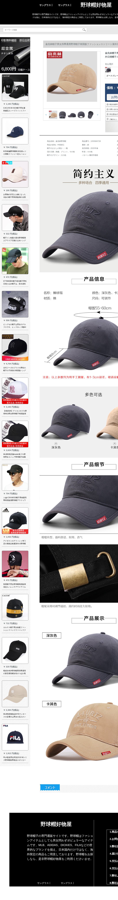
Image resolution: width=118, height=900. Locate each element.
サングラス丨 (46, 5)
